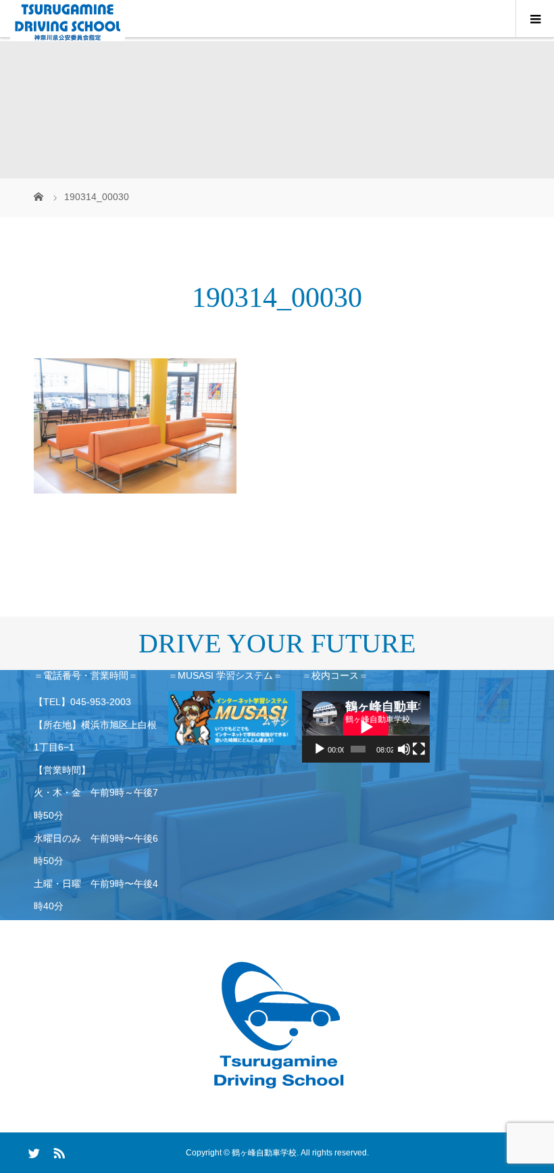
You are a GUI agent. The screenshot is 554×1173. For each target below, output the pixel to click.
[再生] (319, 749)
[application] (366, 727)
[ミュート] (404, 749)
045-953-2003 (100, 701)
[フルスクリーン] (419, 749)
